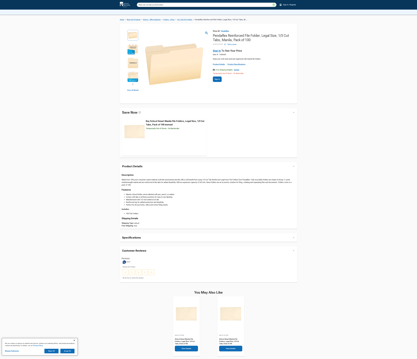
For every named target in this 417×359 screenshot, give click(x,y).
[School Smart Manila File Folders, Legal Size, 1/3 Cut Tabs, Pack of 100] (186, 315)
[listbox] (133, 57)
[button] (287, 4)
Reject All (51, 351)
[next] (133, 84)
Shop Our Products (133, 20)
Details (236, 70)
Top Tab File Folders (184, 20)
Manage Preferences (12, 351)
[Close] (74, 340)
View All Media (133, 90)
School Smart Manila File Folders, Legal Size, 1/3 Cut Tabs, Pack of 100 (185, 341)
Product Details (219, 64)
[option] (133, 37)
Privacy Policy (38, 345)
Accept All (67, 351)
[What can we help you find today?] (274, 5)
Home (122, 20)
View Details (186, 349)
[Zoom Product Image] (206, 33)
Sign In (217, 50)
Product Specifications (236, 64)
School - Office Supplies (152, 20)
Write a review (232, 44)
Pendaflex (225, 31)
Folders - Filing (168, 20)
